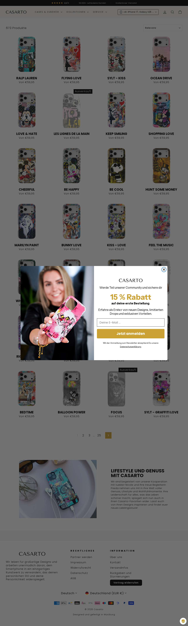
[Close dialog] (164, 269)
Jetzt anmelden (130, 333)
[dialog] (183, 621)
